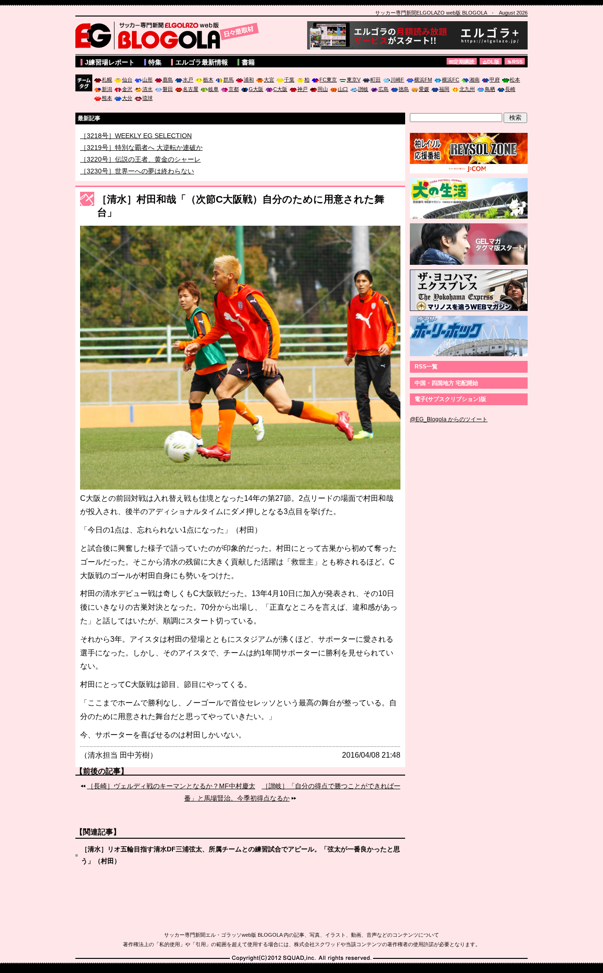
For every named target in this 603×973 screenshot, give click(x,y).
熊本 (107, 98)
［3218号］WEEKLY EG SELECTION (136, 146)
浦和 (249, 79)
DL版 (493, 62)
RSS (517, 62)
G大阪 (256, 89)
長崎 (510, 89)
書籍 (248, 62)
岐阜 (213, 89)
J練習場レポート (110, 62)
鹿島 (168, 79)
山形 (147, 79)
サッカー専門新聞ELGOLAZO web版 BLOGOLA (169, 35)
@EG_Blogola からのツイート (449, 419)
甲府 (494, 79)
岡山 (323, 89)
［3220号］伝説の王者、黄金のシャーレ (140, 170)
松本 (515, 79)
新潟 (107, 89)
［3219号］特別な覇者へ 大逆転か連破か (141, 158)
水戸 (188, 79)
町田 (375, 79)
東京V (353, 79)
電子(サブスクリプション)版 (450, 399)
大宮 (269, 79)
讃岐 (363, 89)
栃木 (208, 79)
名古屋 (190, 89)
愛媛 (424, 89)
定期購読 (464, 62)
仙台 (127, 79)
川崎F (397, 79)
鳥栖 (490, 89)
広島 (383, 89)
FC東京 (328, 79)
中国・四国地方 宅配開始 (446, 383)
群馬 (228, 79)
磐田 (168, 89)
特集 (155, 62)
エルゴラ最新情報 (201, 62)
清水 (147, 89)
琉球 (147, 98)
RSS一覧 (426, 366)
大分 (127, 98)
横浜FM (423, 79)
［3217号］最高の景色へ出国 (124, 135)
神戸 (302, 89)
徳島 (404, 89)
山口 (343, 89)
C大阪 (280, 89)
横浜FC (450, 79)
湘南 (474, 79)
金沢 (127, 89)
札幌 (107, 79)
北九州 (467, 89)
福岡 (444, 89)
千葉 (289, 79)
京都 (233, 89)
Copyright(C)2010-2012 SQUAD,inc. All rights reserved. (301, 958)
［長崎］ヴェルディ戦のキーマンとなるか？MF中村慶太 (171, 786)
